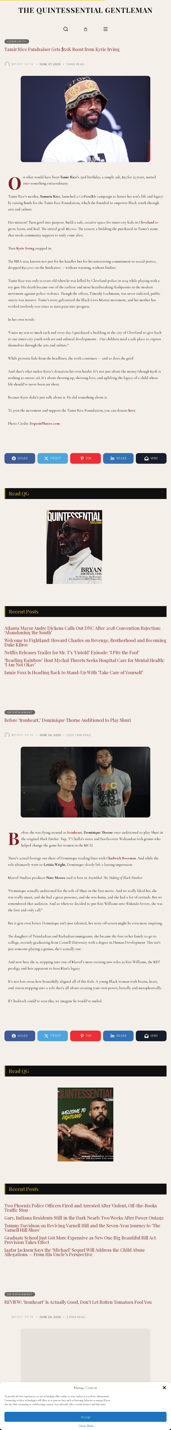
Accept (86, 1417)
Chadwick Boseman (121, 858)
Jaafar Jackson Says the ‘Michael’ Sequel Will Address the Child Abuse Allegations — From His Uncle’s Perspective (74, 1252)
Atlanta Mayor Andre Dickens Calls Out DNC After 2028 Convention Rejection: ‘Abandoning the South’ (82, 630)
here (131, 410)
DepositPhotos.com (45, 423)
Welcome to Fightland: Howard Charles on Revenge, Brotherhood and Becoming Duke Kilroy (85, 642)
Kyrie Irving (25, 248)
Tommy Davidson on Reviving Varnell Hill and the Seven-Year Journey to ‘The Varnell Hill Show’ (82, 1227)
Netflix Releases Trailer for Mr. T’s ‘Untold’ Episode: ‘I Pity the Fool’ (71, 652)
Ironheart (74, 832)
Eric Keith (25, 64)
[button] (164, 1387)
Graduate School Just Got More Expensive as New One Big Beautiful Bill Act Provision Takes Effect (80, 1240)
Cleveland (146, 222)
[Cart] (85, 29)
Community (16, 41)
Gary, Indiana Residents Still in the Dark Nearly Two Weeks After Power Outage (84, 1218)
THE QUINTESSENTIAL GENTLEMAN (85, 10)
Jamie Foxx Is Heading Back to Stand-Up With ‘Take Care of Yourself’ (73, 672)
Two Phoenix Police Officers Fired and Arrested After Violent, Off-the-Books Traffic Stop (80, 1207)
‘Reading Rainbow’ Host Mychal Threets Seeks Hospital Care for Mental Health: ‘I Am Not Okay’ (84, 662)
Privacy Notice (86, 1425)
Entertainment (20, 712)
